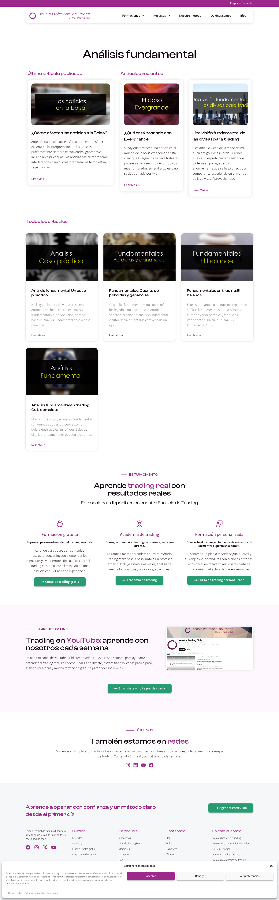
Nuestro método (190, 15)
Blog (243, 15)
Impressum (52, 893)
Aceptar (151, 876)
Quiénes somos (221, 15)
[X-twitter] (45, 847)
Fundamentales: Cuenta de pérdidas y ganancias (134, 292)
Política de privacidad (35, 893)
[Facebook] (151, 765)
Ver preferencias (249, 876)
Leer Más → (38, 335)
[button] (271, 866)
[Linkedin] (135, 765)
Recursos (159, 15)
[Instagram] (127, 765)
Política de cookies (14, 893)
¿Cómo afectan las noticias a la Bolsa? (69, 132)
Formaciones (131, 15)
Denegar (200, 876)
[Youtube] (143, 765)
